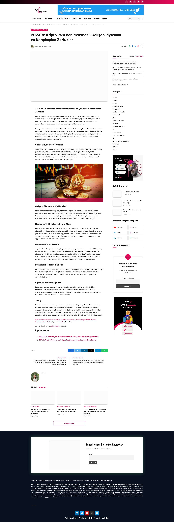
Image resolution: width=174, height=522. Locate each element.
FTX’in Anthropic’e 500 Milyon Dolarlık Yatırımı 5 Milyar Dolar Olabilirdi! (95, 411)
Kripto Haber (36, 18)
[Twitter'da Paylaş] (135, 46)
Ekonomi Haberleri (118, 120)
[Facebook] (24, 110)
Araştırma (115, 100)
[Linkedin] (77, 513)
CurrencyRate (139, 56)
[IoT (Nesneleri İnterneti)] (117, 194)
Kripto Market (35, 406)
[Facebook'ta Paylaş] (132, 46)
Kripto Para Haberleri (39, 30)
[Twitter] (24, 115)
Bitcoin (115, 103)
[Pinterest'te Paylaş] (138, 46)
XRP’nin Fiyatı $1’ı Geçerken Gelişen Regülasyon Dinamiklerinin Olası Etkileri (67, 340)
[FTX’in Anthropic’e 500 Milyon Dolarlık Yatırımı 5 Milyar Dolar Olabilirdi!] (96, 397)
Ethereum (115, 123)
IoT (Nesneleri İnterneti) (131, 192)
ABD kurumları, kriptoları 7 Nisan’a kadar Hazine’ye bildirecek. (40, 411)
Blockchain (116, 109)
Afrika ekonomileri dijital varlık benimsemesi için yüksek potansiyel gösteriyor (68, 337)
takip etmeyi (55, 326)
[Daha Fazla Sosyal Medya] (141, 46)
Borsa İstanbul (117, 115)
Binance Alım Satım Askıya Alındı (132, 211)
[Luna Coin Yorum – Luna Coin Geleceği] (117, 203)
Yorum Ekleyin (69, 423)
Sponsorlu (116, 144)
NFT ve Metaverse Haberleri (121, 141)
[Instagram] (92, 513)
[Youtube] (87, 513)
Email (91, 454)
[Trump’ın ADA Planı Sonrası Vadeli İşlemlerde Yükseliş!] (69, 397)
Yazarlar (97, 18)
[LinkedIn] (24, 119)
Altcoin (115, 97)
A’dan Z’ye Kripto (62, 18)
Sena (39, 46)
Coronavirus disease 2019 (120, 84)
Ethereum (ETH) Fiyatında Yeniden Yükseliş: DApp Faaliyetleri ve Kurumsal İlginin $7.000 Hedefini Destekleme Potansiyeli (50, 362)
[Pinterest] (24, 124)
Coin (114, 117)
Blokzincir (48, 18)
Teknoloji (115, 147)
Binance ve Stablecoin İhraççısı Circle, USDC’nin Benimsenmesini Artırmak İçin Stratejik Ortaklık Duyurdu (88, 362)
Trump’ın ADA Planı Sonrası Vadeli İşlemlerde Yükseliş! (67, 410)
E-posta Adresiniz (128, 278)
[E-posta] (24, 129)
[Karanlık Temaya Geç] (143, 18)
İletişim (104, 18)
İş (113, 129)
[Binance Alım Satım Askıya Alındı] (117, 212)
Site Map (34, 505)
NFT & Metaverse (85, 18)
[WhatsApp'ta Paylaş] (129, 46)
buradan (62, 322)
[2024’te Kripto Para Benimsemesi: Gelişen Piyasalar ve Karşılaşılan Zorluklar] (69, 76)
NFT (114, 138)
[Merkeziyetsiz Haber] (40, 10)
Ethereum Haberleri (118, 126)
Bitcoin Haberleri (118, 106)
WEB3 (74, 18)
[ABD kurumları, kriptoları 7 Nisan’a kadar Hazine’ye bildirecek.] (43, 397)
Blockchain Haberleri (119, 112)
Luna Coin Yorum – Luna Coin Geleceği (133, 202)
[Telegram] (97, 513)
